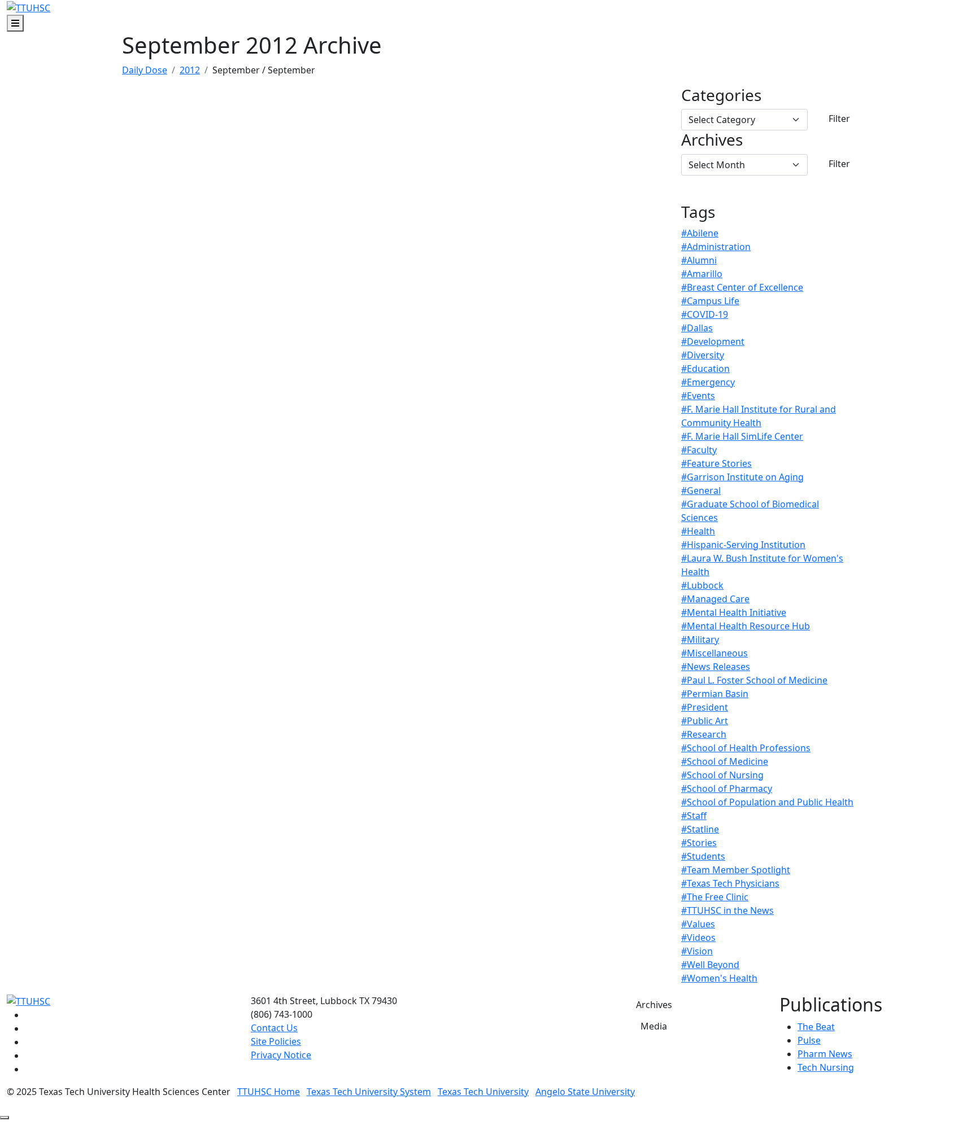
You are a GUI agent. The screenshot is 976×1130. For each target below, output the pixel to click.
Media (653, 1026)
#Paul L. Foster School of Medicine (754, 680)
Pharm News (825, 1054)
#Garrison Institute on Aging (742, 477)
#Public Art (704, 721)
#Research (703, 734)
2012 (190, 70)
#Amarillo (701, 274)
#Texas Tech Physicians (730, 883)
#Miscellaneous (714, 653)
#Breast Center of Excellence (742, 287)
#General (701, 490)
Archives (712, 140)
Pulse (809, 1040)
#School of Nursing (722, 775)
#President (704, 707)
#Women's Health (719, 978)
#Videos (698, 937)
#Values (698, 924)
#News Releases (715, 666)
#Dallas (697, 328)
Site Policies (276, 1041)
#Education (705, 368)
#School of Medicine (724, 761)
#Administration (716, 246)
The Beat (816, 1026)
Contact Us (274, 1028)
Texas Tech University (483, 1091)
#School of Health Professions (746, 748)
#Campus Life (710, 301)
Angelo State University (585, 1091)
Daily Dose (144, 70)
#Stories (699, 842)
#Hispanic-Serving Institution (743, 544)
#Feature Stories (716, 463)
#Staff (694, 815)
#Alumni (699, 260)
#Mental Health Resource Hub (745, 626)
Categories (721, 95)
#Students (703, 856)
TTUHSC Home (268, 1091)
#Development (712, 341)
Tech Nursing (826, 1067)
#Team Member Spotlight (735, 870)
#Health (698, 531)
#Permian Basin (714, 693)
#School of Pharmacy (726, 788)
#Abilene (699, 233)
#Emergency (708, 382)
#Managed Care (715, 599)
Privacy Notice (281, 1055)
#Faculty (699, 450)
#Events (698, 395)
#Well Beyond (710, 964)
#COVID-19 (704, 314)
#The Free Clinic (714, 897)
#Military (700, 639)
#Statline (700, 829)
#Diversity (702, 355)
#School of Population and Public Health (767, 802)
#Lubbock (702, 585)
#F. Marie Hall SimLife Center (742, 436)
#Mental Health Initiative (733, 612)
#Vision (697, 951)
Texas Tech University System (369, 1091)
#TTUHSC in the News (727, 910)
